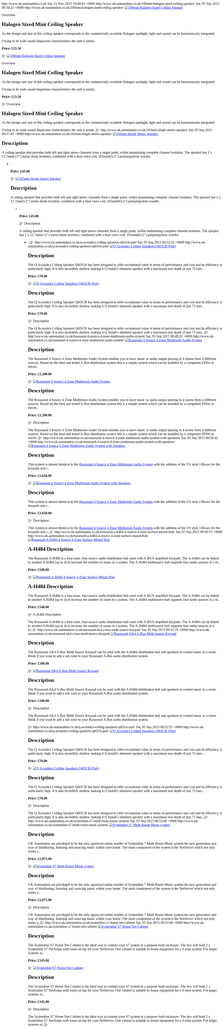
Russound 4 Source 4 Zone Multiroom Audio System (116, 464)
